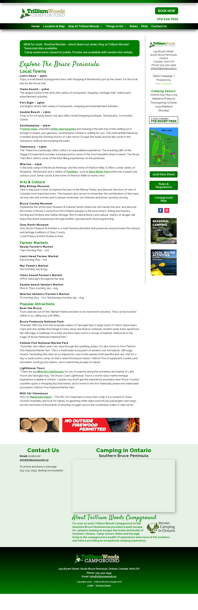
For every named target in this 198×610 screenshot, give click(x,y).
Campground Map (164, 199)
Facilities (72, 171)
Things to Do (114, 26)
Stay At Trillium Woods (83, 26)
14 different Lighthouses (48, 371)
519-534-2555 (167, 19)
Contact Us (159, 26)
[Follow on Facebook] (160, 210)
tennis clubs (29, 128)
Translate (166, 83)
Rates (134, 26)
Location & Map (54, 26)
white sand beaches (63, 128)
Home (35, 26)
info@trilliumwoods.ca (164, 68)
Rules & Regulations (164, 185)
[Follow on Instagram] (166, 210)
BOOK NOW (166, 11)
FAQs (144, 26)
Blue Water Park (99, 171)
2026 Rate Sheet (164, 174)
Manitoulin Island (40, 396)
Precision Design (103, 585)
